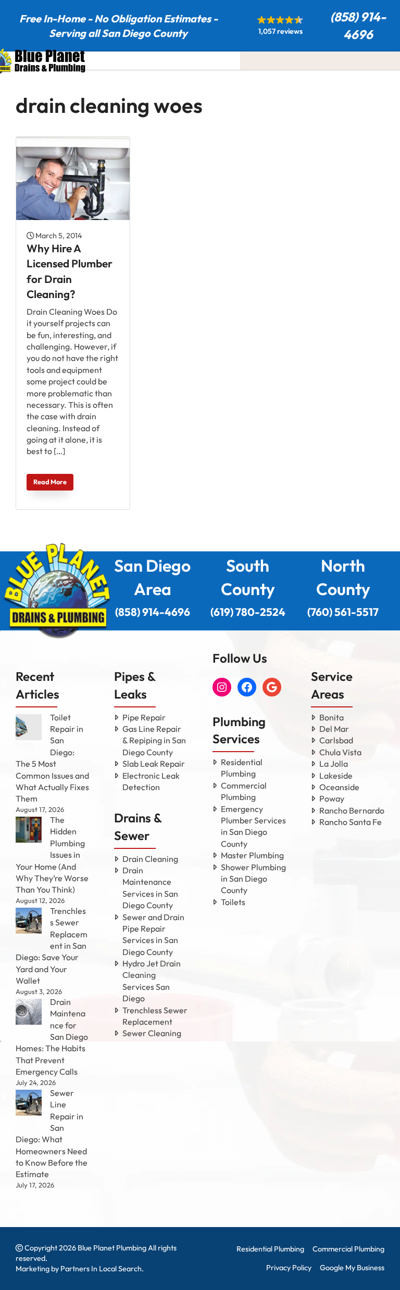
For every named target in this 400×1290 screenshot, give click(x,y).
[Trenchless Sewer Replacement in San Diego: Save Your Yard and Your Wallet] (29, 921)
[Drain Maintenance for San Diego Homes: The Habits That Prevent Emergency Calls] (29, 1012)
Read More (50, 482)
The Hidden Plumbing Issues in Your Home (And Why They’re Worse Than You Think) (52, 855)
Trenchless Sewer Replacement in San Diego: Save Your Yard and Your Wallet (52, 946)
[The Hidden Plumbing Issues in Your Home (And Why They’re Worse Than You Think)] (29, 830)
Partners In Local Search (101, 1268)
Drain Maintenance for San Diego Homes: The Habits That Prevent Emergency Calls (52, 1037)
